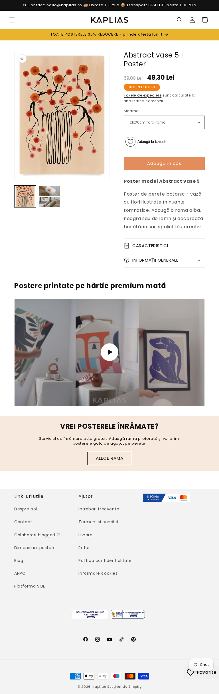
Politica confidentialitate (105, 560)
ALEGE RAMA (109, 458)
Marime (131, 111)
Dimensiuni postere (35, 548)
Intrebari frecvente (98, 509)
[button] (12, 20)
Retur (84, 548)
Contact (23, 522)
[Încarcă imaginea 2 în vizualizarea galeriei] (49, 196)
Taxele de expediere (142, 95)
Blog (18, 560)
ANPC (19, 573)
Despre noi (25, 509)
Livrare (85, 535)
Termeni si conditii (98, 522)
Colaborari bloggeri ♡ (37, 535)
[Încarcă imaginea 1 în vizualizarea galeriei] (25, 196)
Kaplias (99, 686)
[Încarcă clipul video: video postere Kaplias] (109, 352)
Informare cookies (97, 573)
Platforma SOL (29, 586)
